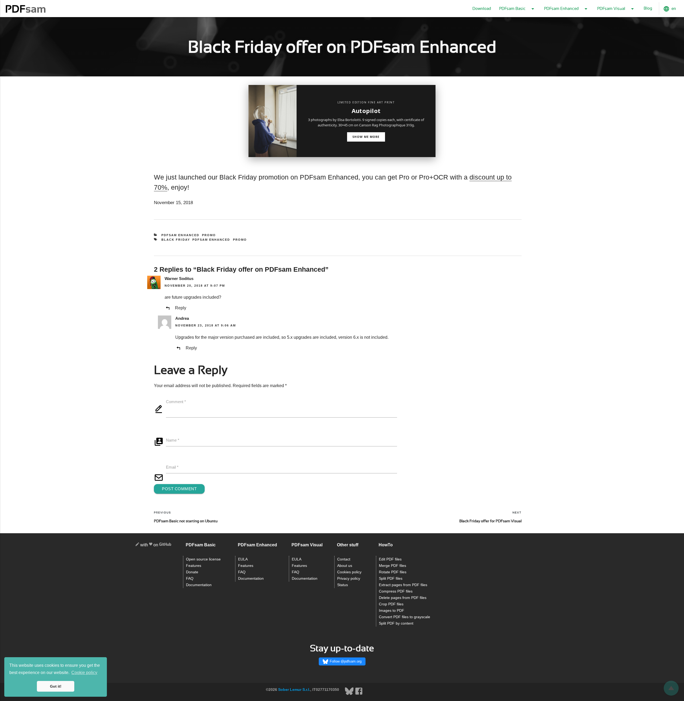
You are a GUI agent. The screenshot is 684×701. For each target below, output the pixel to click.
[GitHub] (165, 545)
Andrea (182, 318)
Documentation (199, 585)
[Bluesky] (350, 694)
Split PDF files (390, 579)
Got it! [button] (55, 686)
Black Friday (175, 239)
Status (342, 585)
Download (481, 9)
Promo (209, 235)
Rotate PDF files (392, 572)
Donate (192, 572)
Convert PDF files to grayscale (404, 617)
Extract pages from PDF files (403, 585)
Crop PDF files (391, 604)
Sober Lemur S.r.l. (294, 689)
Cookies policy (349, 572)
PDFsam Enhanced (180, 235)
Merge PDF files (392, 566)
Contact (343, 559)
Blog (648, 8)
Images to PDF (391, 611)
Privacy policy (348, 579)
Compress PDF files (396, 591)
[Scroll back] (671, 688)
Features (193, 566)
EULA (243, 559)
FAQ (189, 579)
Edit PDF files (390, 559)
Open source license (203, 559)
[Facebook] (359, 694)
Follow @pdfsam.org (346, 661)
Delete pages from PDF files (402, 598)
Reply (180, 308)
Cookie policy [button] (84, 672)
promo (240, 239)
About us (344, 566)
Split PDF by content (396, 623)
